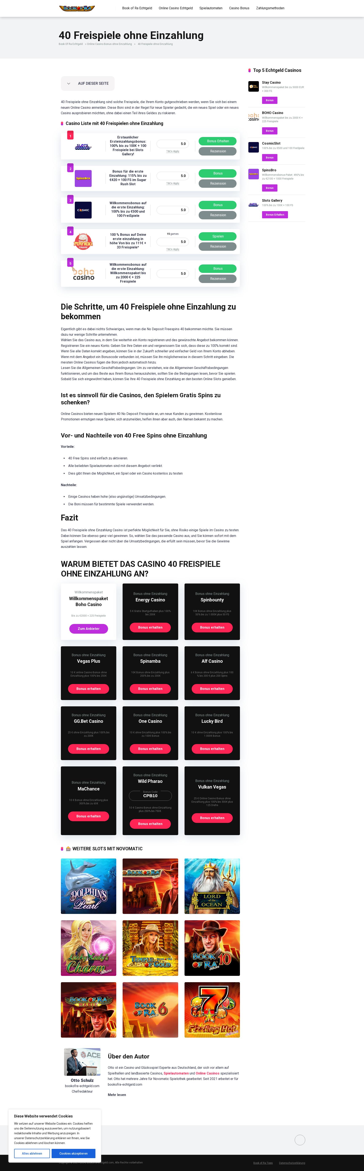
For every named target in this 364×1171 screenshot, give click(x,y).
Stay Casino (271, 82)
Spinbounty (212, 599)
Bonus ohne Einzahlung (150, 594)
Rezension (218, 151)
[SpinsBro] (83, 186)
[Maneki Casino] (83, 249)
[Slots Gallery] (83, 154)
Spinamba (150, 661)
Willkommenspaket (89, 592)
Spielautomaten (210, 8)
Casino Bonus (239, 8)
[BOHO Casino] (83, 281)
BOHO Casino (272, 113)
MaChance (89, 788)
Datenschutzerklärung (292, 1163)
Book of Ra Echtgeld (137, 8)
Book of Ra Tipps (263, 1163)
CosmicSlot (271, 143)
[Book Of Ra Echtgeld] (77, 7)
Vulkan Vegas (212, 787)
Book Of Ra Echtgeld (71, 44)
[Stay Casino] (253, 91)
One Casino (150, 721)
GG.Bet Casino (88, 721)
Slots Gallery (272, 201)
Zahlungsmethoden (270, 8)
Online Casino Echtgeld (176, 8)
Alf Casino (212, 661)
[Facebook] (300, 1140)
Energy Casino (150, 599)
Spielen (218, 236)
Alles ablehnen (32, 1153)
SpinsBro (269, 170)
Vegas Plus (88, 661)
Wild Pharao (150, 781)
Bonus (218, 173)
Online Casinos (207, 1073)
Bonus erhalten (150, 627)
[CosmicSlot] (83, 217)
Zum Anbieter (89, 629)
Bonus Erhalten (218, 141)
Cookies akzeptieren (73, 1153)
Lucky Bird (212, 721)
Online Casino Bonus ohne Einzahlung (109, 44)
